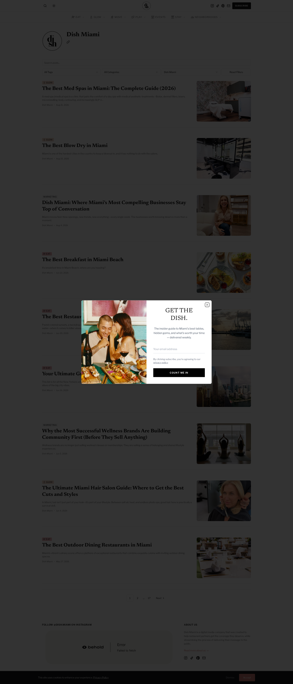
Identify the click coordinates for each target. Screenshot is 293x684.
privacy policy (160, 362)
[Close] (207, 304)
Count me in (179, 372)
